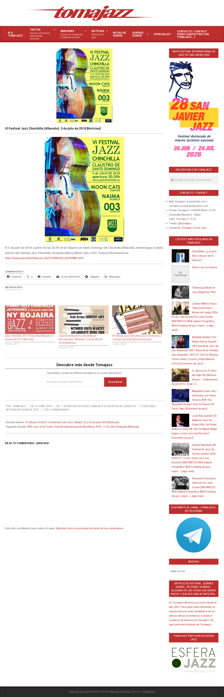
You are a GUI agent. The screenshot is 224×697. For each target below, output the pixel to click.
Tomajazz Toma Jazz (194, 227)
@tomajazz (185, 223)
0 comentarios (59, 409)
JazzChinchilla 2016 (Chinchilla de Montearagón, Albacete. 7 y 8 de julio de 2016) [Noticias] (80, 339)
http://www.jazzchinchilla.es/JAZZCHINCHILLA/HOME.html (44, 258)
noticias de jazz (28, 409)
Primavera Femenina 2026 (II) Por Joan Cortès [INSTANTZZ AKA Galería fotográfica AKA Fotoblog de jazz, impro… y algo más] (194, 487)
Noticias (83, 406)
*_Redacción (69, 406)
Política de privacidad (79, 691)
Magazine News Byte (120, 691)
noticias (11, 409)
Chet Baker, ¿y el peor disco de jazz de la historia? (204, 256)
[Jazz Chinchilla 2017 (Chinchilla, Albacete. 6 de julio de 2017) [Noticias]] (30, 319)
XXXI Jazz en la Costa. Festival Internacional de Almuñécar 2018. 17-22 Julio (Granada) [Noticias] (83, 426)
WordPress (150, 691)
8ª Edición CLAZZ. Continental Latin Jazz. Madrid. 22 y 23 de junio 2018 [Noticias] (72, 422)
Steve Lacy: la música (204, 267)
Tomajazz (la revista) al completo (113, 406)
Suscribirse (115, 382)
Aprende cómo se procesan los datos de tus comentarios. (90, 528)
